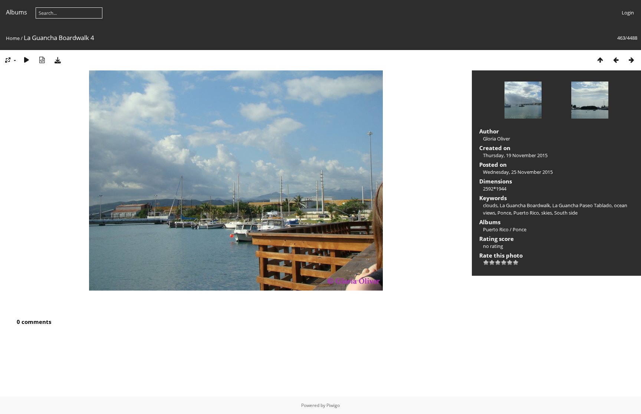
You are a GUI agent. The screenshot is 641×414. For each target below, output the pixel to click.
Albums (16, 12)
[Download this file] (57, 60)
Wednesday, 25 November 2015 (518, 172)
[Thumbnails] (600, 60)
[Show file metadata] (42, 60)
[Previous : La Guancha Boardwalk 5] (616, 60)
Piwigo (333, 405)
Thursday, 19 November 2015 (515, 155)
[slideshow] (26, 60)
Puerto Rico (526, 212)
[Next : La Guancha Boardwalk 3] (631, 60)
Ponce (504, 212)
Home (13, 38)
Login (628, 12)
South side (566, 212)
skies (546, 212)
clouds (490, 205)
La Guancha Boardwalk (525, 205)
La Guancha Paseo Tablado (582, 205)
